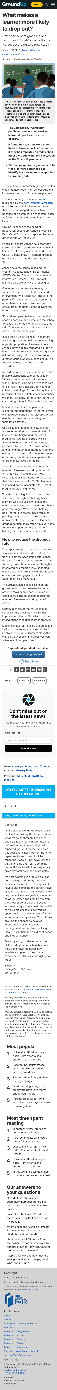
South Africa (17, 54)
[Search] (46, 4)
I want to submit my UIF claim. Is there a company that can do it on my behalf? (27, 1218)
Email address (12, 732)
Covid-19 (24, 680)
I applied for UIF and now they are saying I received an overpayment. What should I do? (28, 1259)
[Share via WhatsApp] (28, 671)
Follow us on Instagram (15, 1347)
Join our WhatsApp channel (17, 1355)
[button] (53, 4)
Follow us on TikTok (13, 1335)
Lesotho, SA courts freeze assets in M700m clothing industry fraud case (29, 1068)
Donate (37, 4)
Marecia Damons (31, 50)
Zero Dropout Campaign (38, 202)
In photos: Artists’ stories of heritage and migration (29, 1130)
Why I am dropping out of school (24, 815)
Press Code (32, 1289)
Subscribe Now (28, 748)
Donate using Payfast (28, 654)
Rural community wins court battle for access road (30, 1139)
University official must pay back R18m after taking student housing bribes (29, 1056)
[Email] (34, 671)
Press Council (40, 1286)
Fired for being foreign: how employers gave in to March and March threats (30, 1090)
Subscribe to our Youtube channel (21, 1351)
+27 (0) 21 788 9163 (14, 1373)
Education (39, 680)
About (7, 1315)
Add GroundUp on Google (28, 59)
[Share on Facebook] (17, 671)
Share (7, 59)
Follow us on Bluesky (14, 1343)
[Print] (39, 671)
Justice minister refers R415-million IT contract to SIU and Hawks (30, 1150)
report (43, 199)
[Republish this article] (44, 671)
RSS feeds (9, 1327)
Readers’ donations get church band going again (31, 1079)
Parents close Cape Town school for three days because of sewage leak (31, 1102)
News (5, 54)
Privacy (8, 1319)
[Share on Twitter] (23, 671)
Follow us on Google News (17, 1331)
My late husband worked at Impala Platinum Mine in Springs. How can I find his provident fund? (28, 1230)
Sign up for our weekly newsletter (20, 1323)
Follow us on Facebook (15, 1339)
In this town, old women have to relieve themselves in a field (31, 1173)
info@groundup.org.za (15, 1370)
